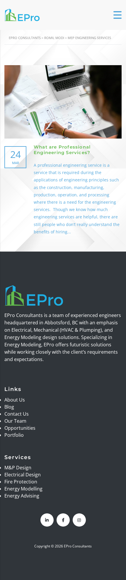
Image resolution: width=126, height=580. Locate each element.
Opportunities (19, 428)
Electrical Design (22, 474)
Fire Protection (20, 481)
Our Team (15, 421)
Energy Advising (21, 496)
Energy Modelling (23, 488)
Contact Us (16, 414)
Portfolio (14, 435)
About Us (14, 400)
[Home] (22, 14)
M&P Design (17, 467)
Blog (9, 407)
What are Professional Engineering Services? (62, 149)
